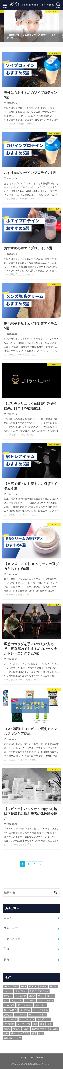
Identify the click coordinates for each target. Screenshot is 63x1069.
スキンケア (11, 928)
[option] (31, 26)
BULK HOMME (11, 986)
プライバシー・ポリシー (31, 1057)
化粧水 (26, 1028)
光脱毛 (7, 1028)
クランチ (8, 996)
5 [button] (37, 44)
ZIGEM (53, 986)
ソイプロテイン (45, 1000)
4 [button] (33, 44)
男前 (30, 1064)
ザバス (50, 996)
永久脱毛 (54, 1028)
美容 (6, 948)
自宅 (41, 1033)
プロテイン (20, 1014)
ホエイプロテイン (37, 1014)
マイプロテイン (27, 1019)
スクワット (30, 1000)
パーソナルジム (40, 1010)
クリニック (20, 996)
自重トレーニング (12, 1038)
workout (43, 986)
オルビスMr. (21, 991)
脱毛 (6, 959)
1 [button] (21, 44)
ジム (6, 1000)
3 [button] (29, 44)
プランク (8, 1014)
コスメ (8, 917)
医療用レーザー (39, 1028)
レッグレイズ (24, 1024)
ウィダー (8, 991)
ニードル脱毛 (10, 1010)
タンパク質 (9, 1005)
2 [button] (25, 44)
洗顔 (6, 1033)
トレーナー (40, 1005)
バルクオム (25, 1010)
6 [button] (40, 44)
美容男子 (24, 1033)
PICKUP (33, 986)
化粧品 (16, 1028)
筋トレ (14, 1033)
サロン (41, 996)
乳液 (35, 1024)
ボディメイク (12, 938)
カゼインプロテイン (39, 991)
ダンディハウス (25, 1005)
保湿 (49, 1024)
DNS (23, 986)
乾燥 (42, 1024)
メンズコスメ (43, 1019)
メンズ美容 (9, 1024)
